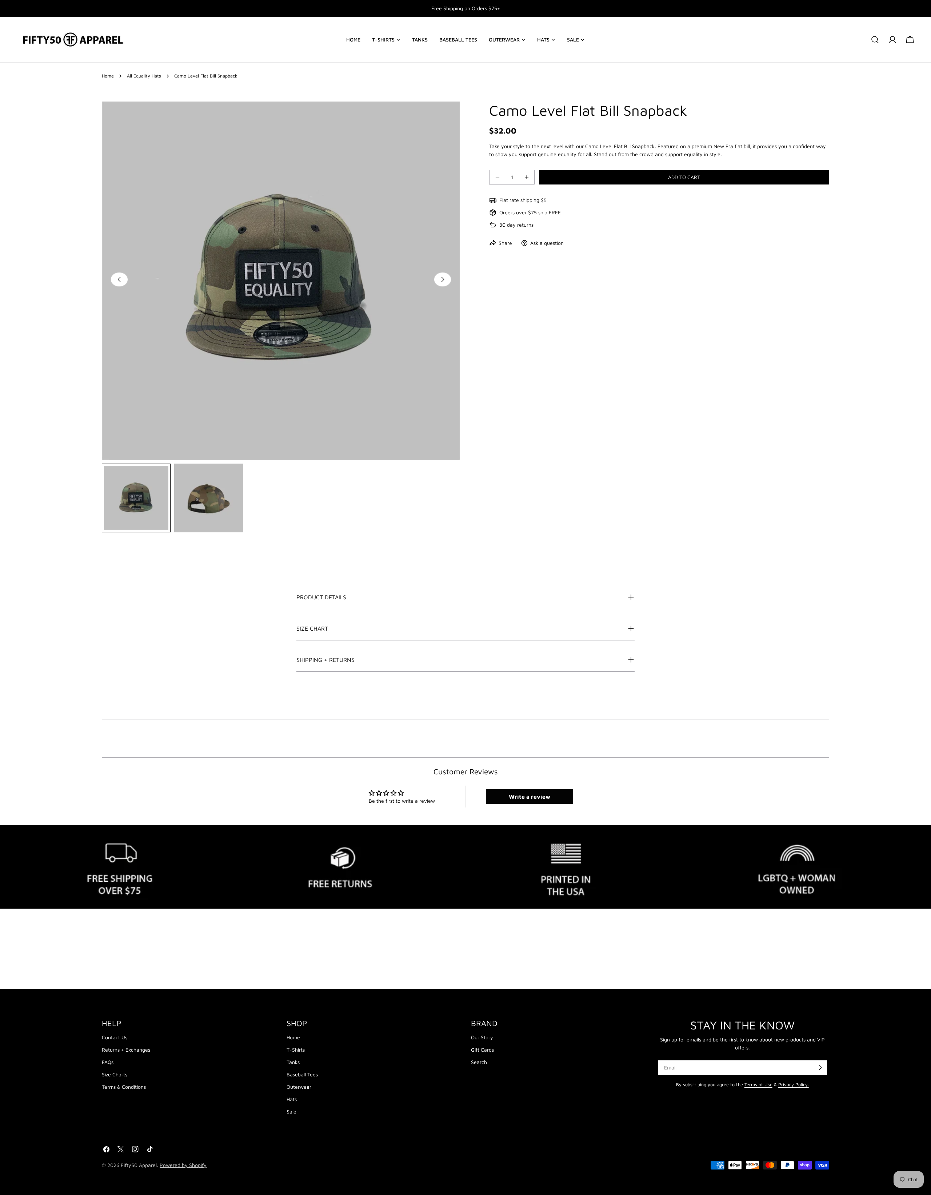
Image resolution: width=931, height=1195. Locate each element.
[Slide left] (119, 279)
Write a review (529, 796)
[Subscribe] (820, 1067)
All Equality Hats (144, 76)
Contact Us (114, 1037)
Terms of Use (758, 1084)
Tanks (293, 1062)
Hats (292, 1099)
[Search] (875, 39)
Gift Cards (482, 1050)
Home (108, 76)
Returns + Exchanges (126, 1050)
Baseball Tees (302, 1074)
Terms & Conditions (124, 1087)
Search (479, 1062)
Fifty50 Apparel (139, 1165)
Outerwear (299, 1087)
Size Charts (114, 1074)
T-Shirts (296, 1050)
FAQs (107, 1062)
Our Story (482, 1037)
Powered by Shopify (183, 1165)
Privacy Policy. (793, 1084)
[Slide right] (442, 279)
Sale (291, 1111)
